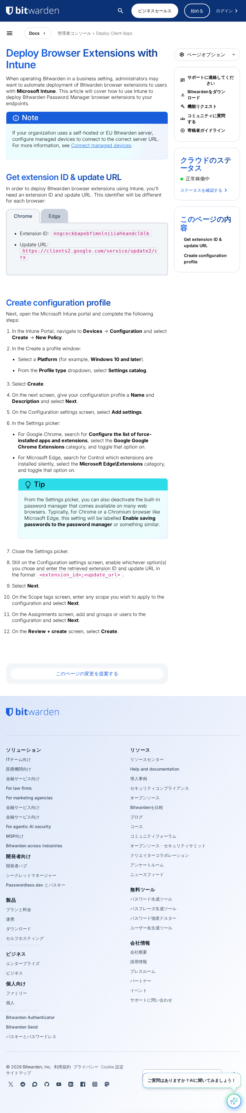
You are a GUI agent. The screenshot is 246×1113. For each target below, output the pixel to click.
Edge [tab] (54, 216)
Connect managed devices (101, 145)
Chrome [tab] (23, 216)
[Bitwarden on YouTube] (59, 1084)
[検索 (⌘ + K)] (121, 10)
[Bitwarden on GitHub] (47, 1084)
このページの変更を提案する (87, 673)
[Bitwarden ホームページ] (45, 11)
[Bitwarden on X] (11, 1084)
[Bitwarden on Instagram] (95, 1084)
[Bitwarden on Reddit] (23, 1084)
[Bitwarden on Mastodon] (107, 1084)
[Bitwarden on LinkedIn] (71, 1084)
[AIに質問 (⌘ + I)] (234, 1101)
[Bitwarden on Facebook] (83, 1084)
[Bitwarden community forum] (35, 1084)
